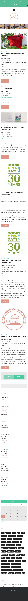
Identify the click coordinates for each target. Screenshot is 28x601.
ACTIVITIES (3, 397)
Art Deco (23, 532)
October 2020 (4, 475)
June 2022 (3, 455)
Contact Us (6, 2)
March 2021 (4, 468)
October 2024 (4, 430)
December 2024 (4, 427)
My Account (14, 2)
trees (24, 573)
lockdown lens (4, 554)
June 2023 (3, 440)
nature (23, 554)
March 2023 (4, 447)
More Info (3, 275)
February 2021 (4, 470)
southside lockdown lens (16, 567)
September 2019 (4, 483)
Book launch (20, 535)
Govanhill (18, 545)
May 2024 (3, 432)
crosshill (3, 542)
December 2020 (4, 472)
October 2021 (4, 460)
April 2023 (3, 445)
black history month (12, 535)
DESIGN (2, 404)
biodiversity (4, 535)
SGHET (24, 560)
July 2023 (3, 438)
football (3, 545)
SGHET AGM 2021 (7, 89)
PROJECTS (3, 412)
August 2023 (4, 436)
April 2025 (3, 425)
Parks (3, 557)
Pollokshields (11, 560)
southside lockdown (5, 567)
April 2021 (3, 466)
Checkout (22, 2)
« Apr (2, 521)
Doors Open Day (15, 542)
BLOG (2, 401)
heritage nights (10, 551)
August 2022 (4, 453)
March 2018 (4, 490)
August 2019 (4, 485)
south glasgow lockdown (16, 563)
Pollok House (19, 557)
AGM (2, 399)
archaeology (8, 532)
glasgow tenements (10, 545)
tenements (11, 573)
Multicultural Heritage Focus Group (13, 337)
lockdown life (12, 554)
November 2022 (5, 451)
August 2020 (4, 477)
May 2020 (3, 481)
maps (18, 554)
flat (21, 542)
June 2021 (3, 464)
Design (9, 542)
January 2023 (4, 449)
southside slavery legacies (6, 570)
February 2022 (4, 457)
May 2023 (3, 442)
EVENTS (2, 408)
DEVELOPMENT (4, 406)
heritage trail (18, 551)
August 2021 (4, 462)
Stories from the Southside (18, 570)
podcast (8, 557)
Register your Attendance (6, 97)
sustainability (4, 573)
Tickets (2, 205)
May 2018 (3, 487)
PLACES (2, 410)
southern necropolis (5, 563)
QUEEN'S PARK (4, 414)
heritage (3, 551)
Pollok (13, 557)
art (18, 532)
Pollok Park (4, 560)
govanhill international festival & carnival (9, 548)
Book (2, 138)
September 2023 (5, 434)
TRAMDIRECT (18, 573)
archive (14, 532)
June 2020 (3, 479)
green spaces (21, 548)
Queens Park (18, 560)
